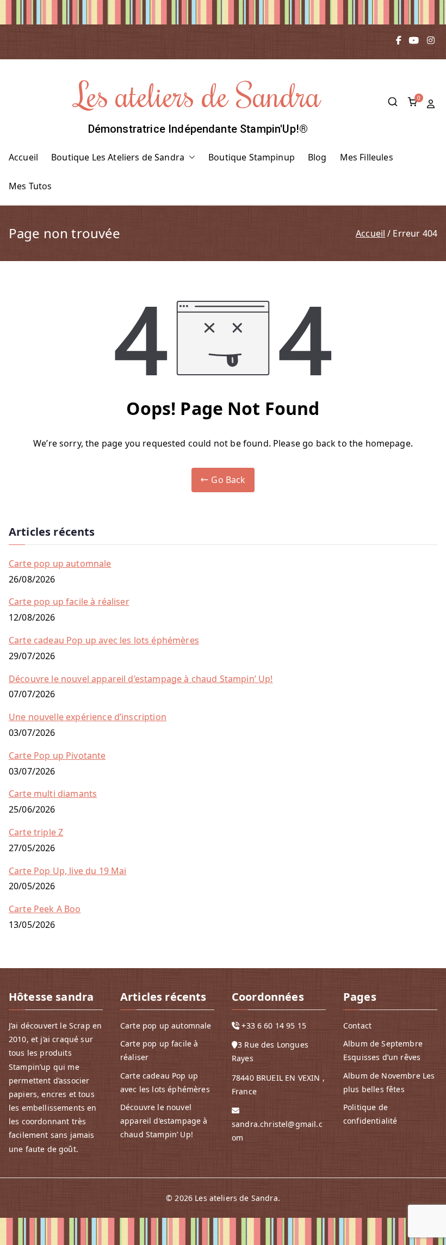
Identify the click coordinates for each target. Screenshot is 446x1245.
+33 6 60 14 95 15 (273, 1025)
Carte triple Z (36, 832)
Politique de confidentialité (370, 1114)
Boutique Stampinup (251, 157)
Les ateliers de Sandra (198, 94)
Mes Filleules (366, 157)
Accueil (23, 157)
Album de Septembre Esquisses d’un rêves (383, 1050)
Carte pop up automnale (60, 563)
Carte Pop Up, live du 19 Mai (67, 871)
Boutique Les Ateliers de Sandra (117, 157)
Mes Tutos (30, 186)
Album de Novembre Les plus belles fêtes (389, 1082)
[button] (189, 157)
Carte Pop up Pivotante (57, 755)
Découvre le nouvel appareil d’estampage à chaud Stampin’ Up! (141, 679)
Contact (357, 1025)
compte (431, 104)
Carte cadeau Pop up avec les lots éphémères (104, 640)
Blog (317, 157)
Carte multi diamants (53, 794)
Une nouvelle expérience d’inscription (87, 717)
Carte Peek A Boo (45, 909)
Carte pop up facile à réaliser (69, 602)
